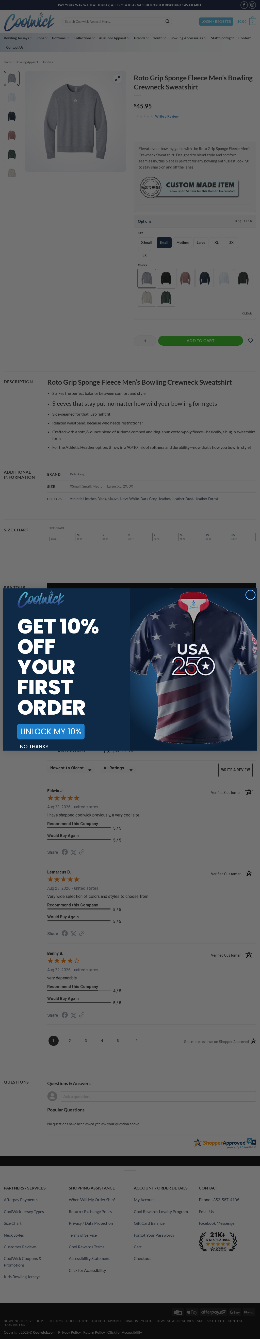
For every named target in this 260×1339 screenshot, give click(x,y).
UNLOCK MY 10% (51, 731)
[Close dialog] (250, 594)
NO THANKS (34, 746)
